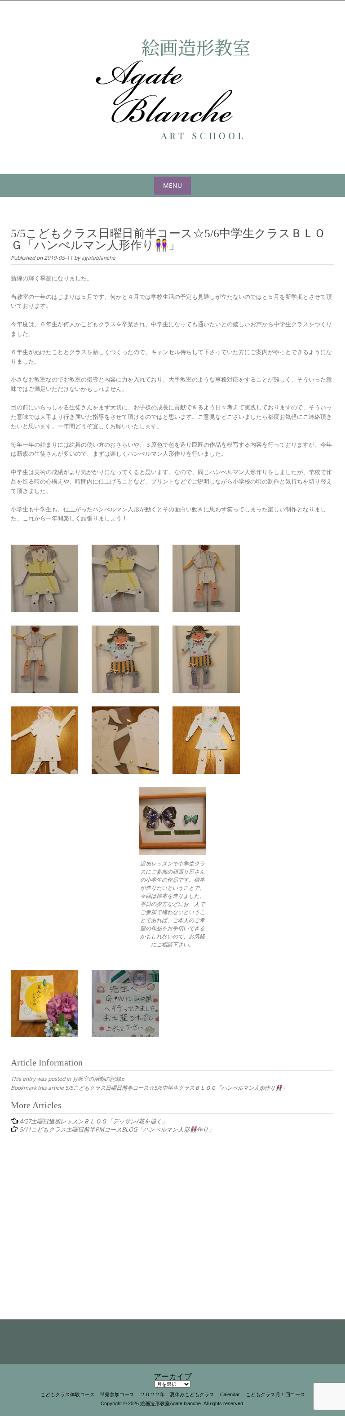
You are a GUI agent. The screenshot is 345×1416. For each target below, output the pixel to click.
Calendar (230, 1394)
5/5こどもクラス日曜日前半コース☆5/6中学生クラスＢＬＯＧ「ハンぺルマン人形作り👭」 (176, 1087)
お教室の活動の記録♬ (99, 1078)
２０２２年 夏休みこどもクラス (177, 1394)
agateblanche (98, 257)
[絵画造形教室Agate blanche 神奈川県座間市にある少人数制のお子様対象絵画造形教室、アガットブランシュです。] (172, 85)
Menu (172, 185)
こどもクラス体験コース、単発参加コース (87, 1394)
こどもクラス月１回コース (275, 1394)
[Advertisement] (172, 1213)
